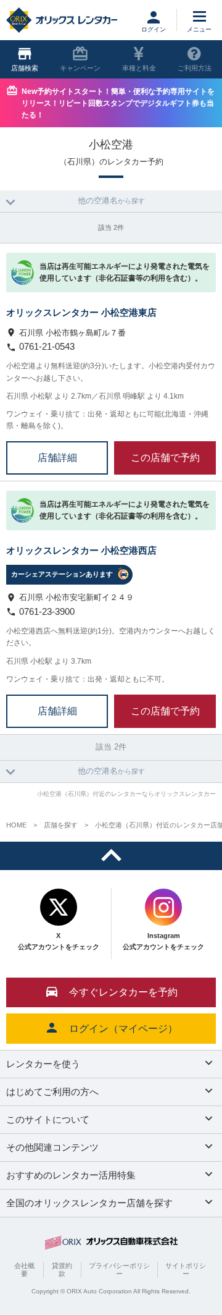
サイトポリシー (185, 1269)
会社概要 (24, 1269)
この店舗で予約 (165, 457)
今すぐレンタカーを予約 (123, 992)
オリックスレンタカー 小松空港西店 (81, 550)
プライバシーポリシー (119, 1269)
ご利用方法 (195, 68)
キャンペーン (80, 68)
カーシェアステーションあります (62, 574)
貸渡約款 (62, 1269)
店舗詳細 (57, 457)
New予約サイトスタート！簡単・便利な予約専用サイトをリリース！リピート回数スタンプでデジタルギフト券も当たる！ (118, 103)
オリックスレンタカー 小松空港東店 (81, 312)
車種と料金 (139, 68)
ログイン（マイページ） (123, 1028)
